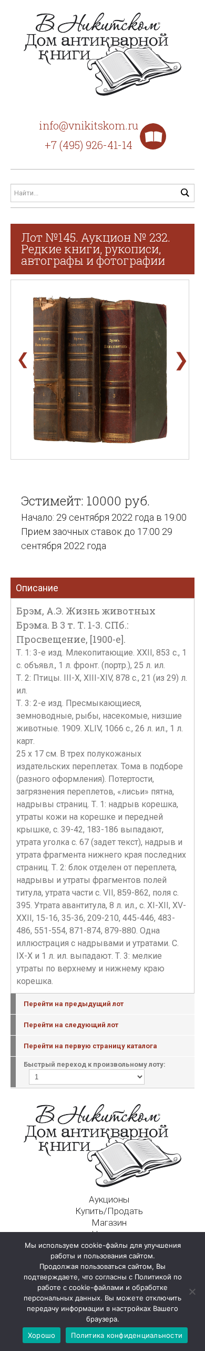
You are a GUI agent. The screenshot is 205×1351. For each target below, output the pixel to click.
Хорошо (42, 1335)
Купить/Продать (109, 1211)
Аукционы (109, 1199)
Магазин (109, 1222)
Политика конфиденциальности (126, 1335)
